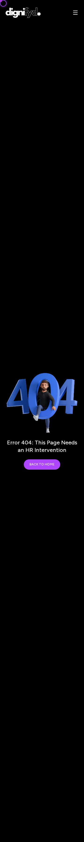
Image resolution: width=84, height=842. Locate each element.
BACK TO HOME (42, 464)
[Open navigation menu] (75, 13)
